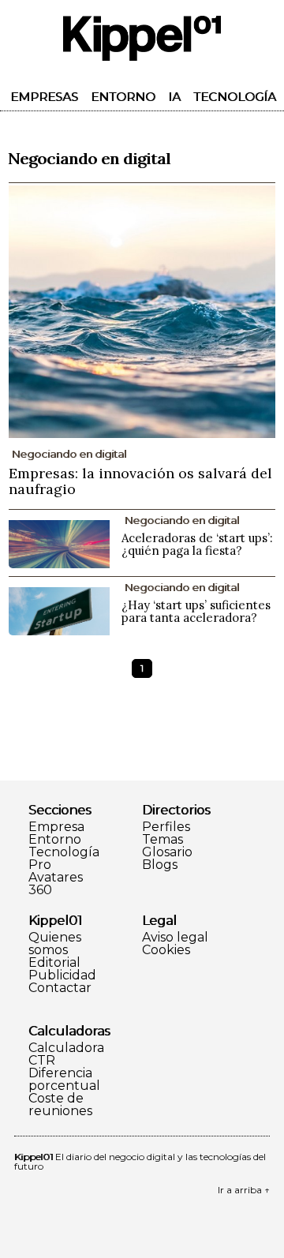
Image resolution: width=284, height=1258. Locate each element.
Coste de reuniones (60, 1105)
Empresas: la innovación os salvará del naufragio (140, 481)
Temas (162, 839)
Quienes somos (54, 944)
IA (174, 96)
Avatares (55, 877)
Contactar (60, 988)
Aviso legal (175, 937)
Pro (39, 865)
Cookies (166, 950)
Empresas (44, 96)
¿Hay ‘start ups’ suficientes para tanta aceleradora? (196, 611)
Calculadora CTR (66, 1054)
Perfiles (166, 827)
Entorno (123, 96)
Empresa (56, 827)
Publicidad (62, 975)
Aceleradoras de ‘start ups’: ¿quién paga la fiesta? (197, 544)
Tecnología (234, 96)
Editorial (54, 963)
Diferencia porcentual (64, 1079)
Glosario (167, 852)
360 (40, 890)
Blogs (160, 865)
